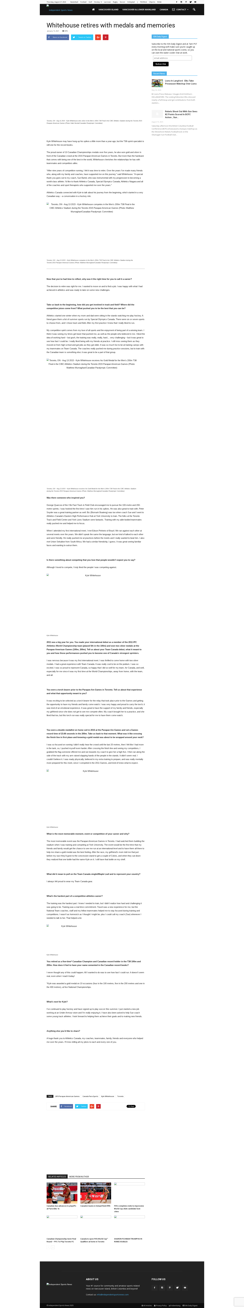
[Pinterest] (186, 2)
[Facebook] (177, 2)
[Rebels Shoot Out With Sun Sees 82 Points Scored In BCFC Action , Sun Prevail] (157, 114)
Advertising (175, 1305)
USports (152, 2)
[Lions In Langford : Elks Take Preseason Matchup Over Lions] (157, 83)
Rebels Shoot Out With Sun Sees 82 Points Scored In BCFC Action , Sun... (181, 114)
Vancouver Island (108, 9)
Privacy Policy (161, 1305)
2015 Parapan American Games (67, 1096)
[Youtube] (195, 2)
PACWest (143, 2)
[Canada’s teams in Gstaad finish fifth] (95, 1193)
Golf (90, 2)
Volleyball (131, 2)
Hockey (97, 2)
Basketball (74, 2)
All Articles (147, 1305)
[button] (194, 9)
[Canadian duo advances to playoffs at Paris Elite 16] (62, 1193)
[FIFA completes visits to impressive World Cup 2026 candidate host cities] (129, 1193)
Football (83, 2)
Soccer (122, 2)
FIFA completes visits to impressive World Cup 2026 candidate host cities (129, 1209)
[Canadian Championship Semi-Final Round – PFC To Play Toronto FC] (62, 1226)
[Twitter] (191, 2)
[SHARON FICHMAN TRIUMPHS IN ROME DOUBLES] (129, 1226)
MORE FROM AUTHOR (79, 1177)
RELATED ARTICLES (57, 1177)
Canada (164, 9)
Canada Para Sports (90, 1096)
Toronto (120, 1096)
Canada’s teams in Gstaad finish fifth (95, 1206)
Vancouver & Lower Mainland (139, 9)
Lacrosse (107, 2)
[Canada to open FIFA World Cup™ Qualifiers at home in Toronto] (95, 1226)
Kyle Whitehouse (107, 1096)
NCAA (159, 2)
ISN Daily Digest (191, 1305)
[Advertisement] (96, 132)
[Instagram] (181, 2)
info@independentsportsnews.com (113, 1294)
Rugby (115, 2)
